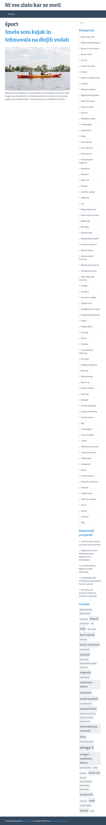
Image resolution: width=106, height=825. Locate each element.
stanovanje (83, 778)
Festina (84, 112)
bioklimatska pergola (86, 610)
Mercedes (85, 227)
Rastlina (84, 370)
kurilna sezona (84, 659)
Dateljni (84, 83)
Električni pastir (88, 101)
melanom (85, 692)
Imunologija (86, 124)
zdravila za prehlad (85, 805)
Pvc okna (85, 359)
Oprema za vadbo (88, 297)
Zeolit (83, 505)
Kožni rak (85, 180)
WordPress (27, 821)
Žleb (83, 522)
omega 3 (86, 747)
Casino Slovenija (88, 66)
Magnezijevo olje (88, 209)
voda (92, 800)
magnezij (85, 672)
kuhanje (85, 654)
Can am (84, 60)
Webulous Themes (58, 821)
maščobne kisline (86, 684)
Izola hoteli (86, 130)
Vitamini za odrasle (89, 481)
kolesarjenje (83, 639)
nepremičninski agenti (86, 717)
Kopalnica (85, 168)
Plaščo (84, 320)
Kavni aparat (86, 142)
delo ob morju (84, 619)
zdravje (84, 810)
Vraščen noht (86, 493)
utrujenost (86, 794)
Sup (82, 423)
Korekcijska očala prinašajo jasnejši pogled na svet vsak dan (90, 580)
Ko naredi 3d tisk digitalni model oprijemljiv (87, 568)
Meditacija (85, 221)
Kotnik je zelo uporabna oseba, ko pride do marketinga (88, 592)
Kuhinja (84, 186)
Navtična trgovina (89, 244)
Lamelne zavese (88, 191)
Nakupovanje (86, 232)
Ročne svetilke (87, 388)
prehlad (95, 768)
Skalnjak (84, 399)
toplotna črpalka (84, 785)
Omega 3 (85, 291)
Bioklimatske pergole (90, 42)
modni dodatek (89, 698)
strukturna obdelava (86, 781)
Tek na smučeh (87, 435)
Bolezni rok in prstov (90, 48)
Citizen (84, 72)
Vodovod (84, 487)
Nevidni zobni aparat (90, 265)
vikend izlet (83, 801)
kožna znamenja (89, 644)
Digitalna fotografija (90, 95)
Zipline (84, 510)
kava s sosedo (92, 629)
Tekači (83, 440)
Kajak (83, 136)
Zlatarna (85, 516)
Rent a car (85, 382)
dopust (94, 618)
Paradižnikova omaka (90, 309)
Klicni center (86, 153)
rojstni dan (83, 773)
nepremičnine (88, 708)
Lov (82, 203)
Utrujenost (85, 464)
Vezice (83, 470)
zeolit (92, 811)
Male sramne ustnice (90, 215)
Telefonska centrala (90, 446)
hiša (92, 623)
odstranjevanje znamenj (89, 729)
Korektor (85, 174)
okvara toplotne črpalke (86, 742)
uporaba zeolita (84, 789)
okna (83, 737)
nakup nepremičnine (86, 704)
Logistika (85, 197)
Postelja (84, 332)
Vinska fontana (87, 475)
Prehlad (84, 344)
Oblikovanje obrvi (88, 271)
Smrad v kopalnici (88, 405)
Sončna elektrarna (89, 411)
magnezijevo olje (84, 677)
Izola (83, 628)
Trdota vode (86, 458)
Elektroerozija (87, 107)
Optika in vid (86, 303)
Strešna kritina (87, 417)
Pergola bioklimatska (90, 315)
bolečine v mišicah (85, 613)
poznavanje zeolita (85, 768)
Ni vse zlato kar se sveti (33, 5)
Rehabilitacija (87, 376)
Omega (84, 285)
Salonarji (85, 394)
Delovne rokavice (88, 89)
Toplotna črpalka (88, 452)
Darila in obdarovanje (90, 77)
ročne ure (94, 772)
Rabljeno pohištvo (89, 364)
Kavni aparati (87, 147)
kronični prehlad (84, 649)
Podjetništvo (86, 326)
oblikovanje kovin (85, 721)
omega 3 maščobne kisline (86, 758)
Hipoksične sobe (88, 118)
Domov (11, 14)
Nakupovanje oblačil (90, 238)
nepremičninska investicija (88, 714)
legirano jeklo (84, 667)
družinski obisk (84, 623)
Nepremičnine (87, 250)
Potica (84, 338)
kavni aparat (87, 634)
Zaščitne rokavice (88, 499)
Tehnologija (86, 429)
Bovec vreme (86, 54)
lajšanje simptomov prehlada (88, 663)
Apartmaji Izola (88, 36)
